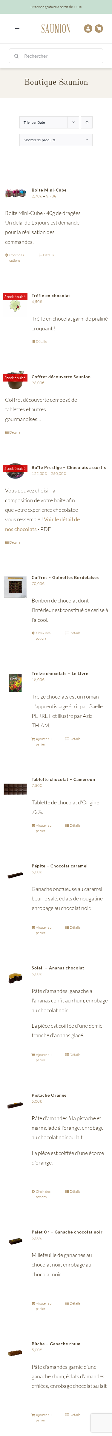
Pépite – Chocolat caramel (60, 865)
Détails (48, 255)
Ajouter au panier (43, 741)
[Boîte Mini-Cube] (15, 193)
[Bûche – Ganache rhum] (15, 1353)
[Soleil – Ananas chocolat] (15, 977)
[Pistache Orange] (15, 1105)
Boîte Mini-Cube (49, 189)
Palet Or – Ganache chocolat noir (67, 1231)
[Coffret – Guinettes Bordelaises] (15, 587)
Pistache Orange (49, 1095)
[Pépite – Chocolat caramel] (15, 875)
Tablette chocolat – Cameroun (63, 779)
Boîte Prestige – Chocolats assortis (69, 467)
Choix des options (16, 258)
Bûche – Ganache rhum (56, 1343)
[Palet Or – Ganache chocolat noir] (15, 1241)
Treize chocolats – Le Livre (60, 673)
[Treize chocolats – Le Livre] (15, 683)
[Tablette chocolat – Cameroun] (15, 789)
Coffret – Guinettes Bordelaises (65, 577)
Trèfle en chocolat (51, 295)
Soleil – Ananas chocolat (58, 967)
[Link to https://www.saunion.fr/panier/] (99, 28)
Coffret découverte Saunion (61, 376)
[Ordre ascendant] (87, 122)
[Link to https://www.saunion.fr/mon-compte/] (88, 28)
